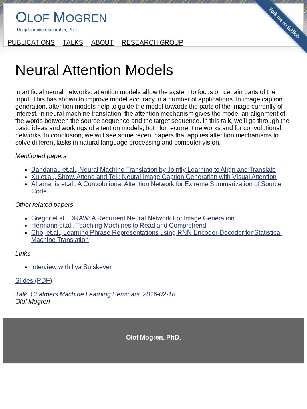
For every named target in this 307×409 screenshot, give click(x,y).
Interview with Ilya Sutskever (71, 267)
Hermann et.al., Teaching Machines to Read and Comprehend (118, 225)
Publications (31, 42)
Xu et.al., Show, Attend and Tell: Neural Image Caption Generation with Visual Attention (154, 176)
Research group (152, 42)
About (102, 42)
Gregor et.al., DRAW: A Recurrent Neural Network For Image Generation (133, 218)
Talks (73, 42)
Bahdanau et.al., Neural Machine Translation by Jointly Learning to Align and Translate (153, 169)
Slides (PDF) (33, 280)
